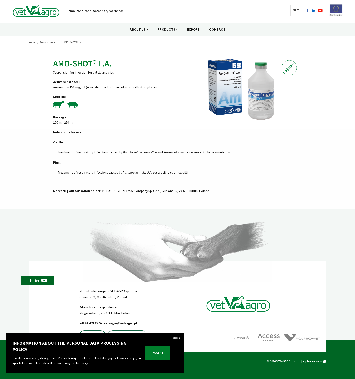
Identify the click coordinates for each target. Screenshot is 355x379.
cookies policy (80, 363)
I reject (176, 338)
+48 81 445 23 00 (90, 323)
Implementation (313, 361)
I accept (157, 353)
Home (32, 42)
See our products (49, 42)
